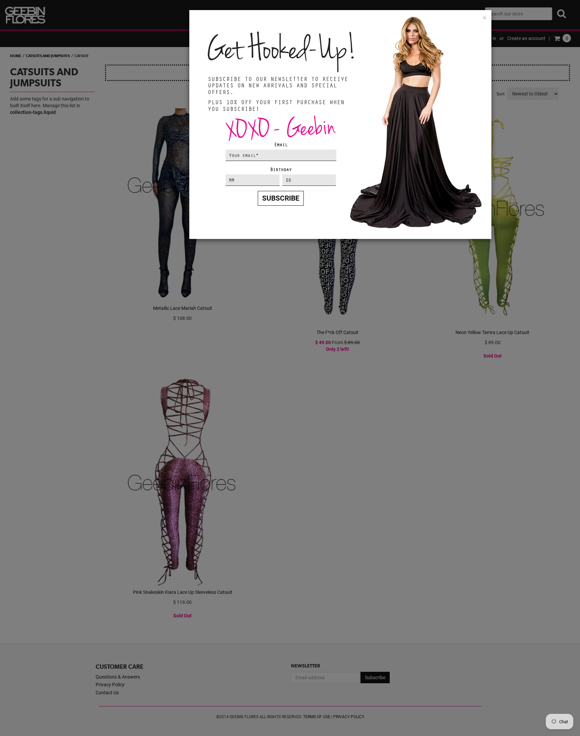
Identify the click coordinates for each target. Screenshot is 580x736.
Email (281, 144)
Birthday (281, 169)
